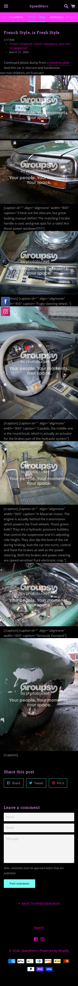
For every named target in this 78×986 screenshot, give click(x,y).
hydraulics (50, 44)
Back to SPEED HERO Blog (40, 903)
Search (39, 927)
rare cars (64, 44)
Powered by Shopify (54, 950)
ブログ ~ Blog (36, 17)
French (38, 44)
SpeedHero (39, 6)
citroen (13, 44)
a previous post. (58, 62)
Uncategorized (18, 48)
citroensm (26, 44)
